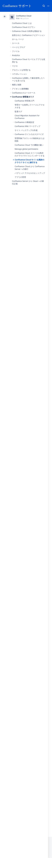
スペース (15, 43)
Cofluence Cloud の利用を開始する (27, 31)
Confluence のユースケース (23, 93)
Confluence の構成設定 (24, 122)
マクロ (15, 66)
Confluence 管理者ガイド (23, 97)
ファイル (15, 51)
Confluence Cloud (23, 16)
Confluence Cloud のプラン (23, 27)
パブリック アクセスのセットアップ (30, 173)
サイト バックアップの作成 (26, 130)
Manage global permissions (26, 149)
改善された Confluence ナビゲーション (28, 35)
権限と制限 (16, 85)
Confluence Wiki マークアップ (27, 126)
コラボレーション (19, 74)
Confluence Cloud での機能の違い (29, 145)
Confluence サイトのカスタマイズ (29, 134)
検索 (44, 6)
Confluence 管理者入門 (24, 101)
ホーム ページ (18, 39)
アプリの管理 (20, 177)
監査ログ (18, 111)
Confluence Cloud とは (22, 23)
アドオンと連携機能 (20, 89)
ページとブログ (18, 47)
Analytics (16, 55)
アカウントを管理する (21, 70)
